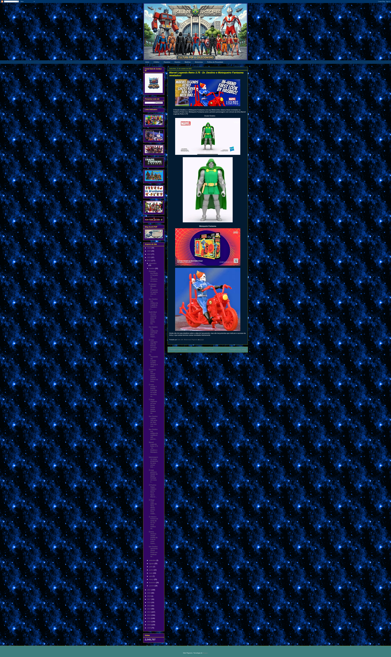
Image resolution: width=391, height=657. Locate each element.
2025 (149, 251)
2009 (149, 625)
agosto (151, 563)
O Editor (156, 62)
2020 (149, 593)
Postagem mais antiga (237, 350)
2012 (149, 615)
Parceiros (167, 62)
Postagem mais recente (178, 350)
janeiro (152, 586)
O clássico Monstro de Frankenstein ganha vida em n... (153, 290)
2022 (149, 260)
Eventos (177, 62)
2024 (149, 254)
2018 (149, 596)
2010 (149, 621)
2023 (149, 257)
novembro (152, 263)
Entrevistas (199, 62)
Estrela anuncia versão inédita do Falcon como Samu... (153, 537)
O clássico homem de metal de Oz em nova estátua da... (153, 522)
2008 (149, 628)
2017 (149, 599)
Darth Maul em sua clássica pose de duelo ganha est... (153, 318)
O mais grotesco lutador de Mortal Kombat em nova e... (153, 476)
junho (151, 570)
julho (151, 567)
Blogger (205, 653)
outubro (152, 268)
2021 (149, 590)
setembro (152, 560)
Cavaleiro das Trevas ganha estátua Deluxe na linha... (153, 375)
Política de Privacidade (215, 62)
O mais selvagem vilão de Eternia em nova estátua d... (153, 346)
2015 (149, 606)
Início (147, 62)
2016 (149, 602)
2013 (149, 612)
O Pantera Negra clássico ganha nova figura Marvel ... (153, 491)
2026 (149, 248)
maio (151, 573)
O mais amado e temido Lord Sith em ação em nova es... (153, 390)
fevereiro (152, 582)
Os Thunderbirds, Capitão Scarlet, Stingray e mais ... (153, 360)
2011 (149, 618)
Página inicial (208, 350)
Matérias (188, 62)
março (151, 579)
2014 (149, 609)
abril (151, 576)
